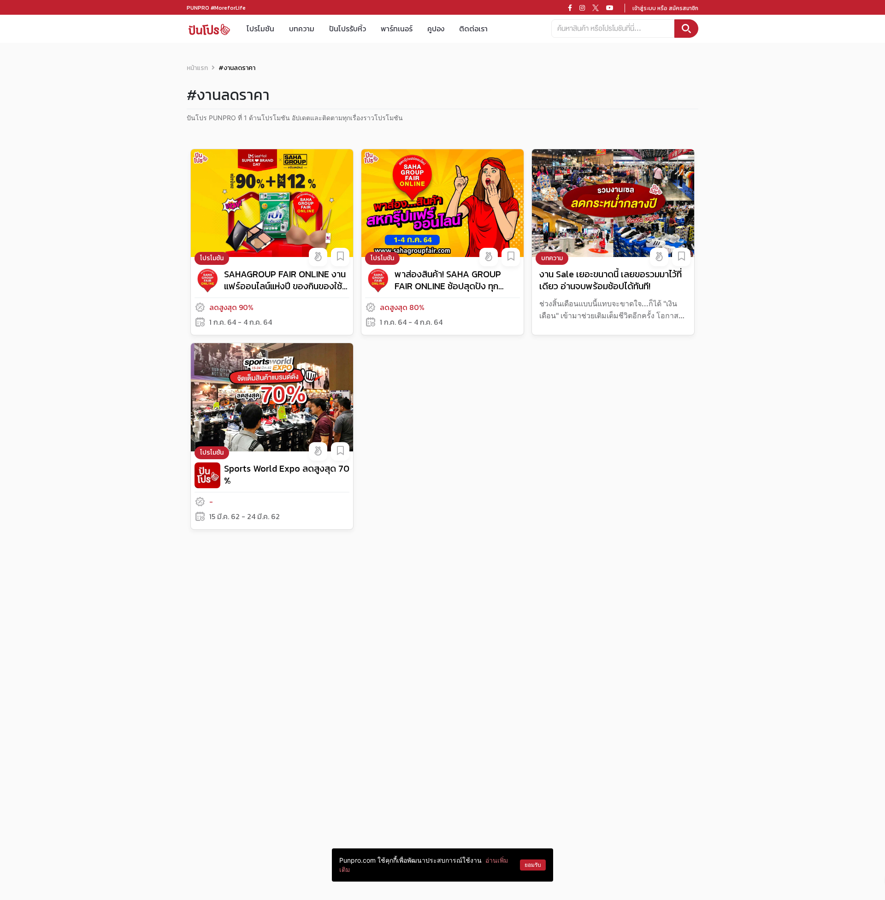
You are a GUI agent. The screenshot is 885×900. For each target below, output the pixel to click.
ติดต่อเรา (473, 28)
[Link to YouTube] (610, 8)
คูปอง (435, 28)
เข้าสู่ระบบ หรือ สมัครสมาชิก (665, 8)
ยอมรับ (533, 864)
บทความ (301, 28)
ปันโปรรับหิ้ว (347, 28)
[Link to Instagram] (582, 8)
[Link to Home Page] (209, 28)
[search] (686, 28)
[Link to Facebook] (570, 8)
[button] (318, 257)
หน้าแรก (197, 68)
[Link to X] (595, 8)
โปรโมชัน (260, 28)
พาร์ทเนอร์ (397, 28)
